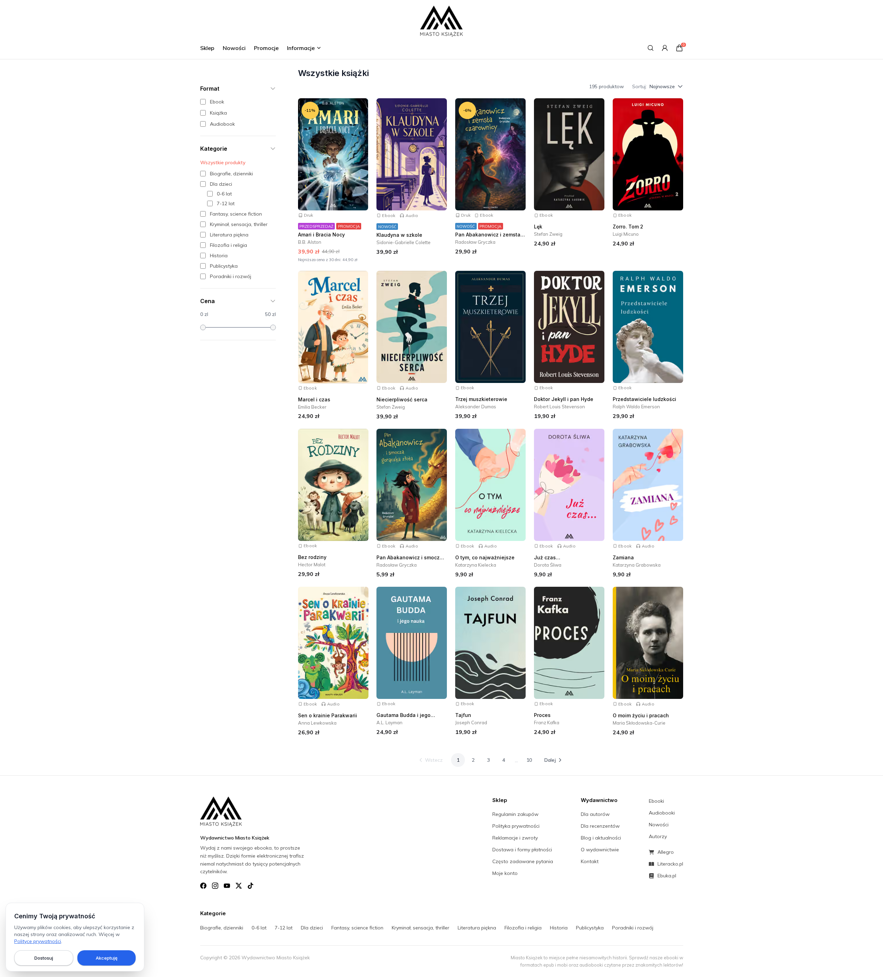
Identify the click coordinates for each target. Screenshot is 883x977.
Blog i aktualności (601, 838)
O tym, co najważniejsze (485, 558)
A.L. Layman (389, 722)
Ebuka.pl (666, 875)
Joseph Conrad (471, 722)
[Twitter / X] (239, 886)
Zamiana (623, 558)
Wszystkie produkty (222, 162)
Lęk (538, 226)
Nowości (234, 47)
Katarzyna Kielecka (475, 565)
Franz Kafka (546, 722)
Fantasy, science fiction (357, 928)
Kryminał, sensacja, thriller (420, 928)
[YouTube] (227, 886)
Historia (559, 928)
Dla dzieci (312, 928)
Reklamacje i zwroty (515, 838)
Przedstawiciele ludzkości (644, 399)
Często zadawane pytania (522, 861)
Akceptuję (107, 958)
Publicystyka (590, 928)
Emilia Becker (312, 407)
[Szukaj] (650, 47)
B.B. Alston (309, 242)
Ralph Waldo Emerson (636, 407)
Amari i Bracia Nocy (321, 234)
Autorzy (658, 836)
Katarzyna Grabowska (637, 565)
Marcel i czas (314, 399)
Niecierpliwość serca (401, 400)
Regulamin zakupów (515, 814)
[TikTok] (250, 886)
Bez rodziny (312, 557)
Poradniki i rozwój (632, 928)
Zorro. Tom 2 (628, 226)
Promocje (266, 47)
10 (529, 760)
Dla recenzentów (600, 826)
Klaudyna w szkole (399, 235)
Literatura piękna (477, 928)
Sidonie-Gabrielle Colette (403, 242)
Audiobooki (662, 813)
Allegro (665, 852)
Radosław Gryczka (475, 242)
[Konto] (665, 48)
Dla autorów (595, 814)
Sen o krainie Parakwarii (327, 715)
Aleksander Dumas (475, 407)
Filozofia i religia (523, 928)
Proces (542, 715)
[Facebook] (203, 886)
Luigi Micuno (626, 234)
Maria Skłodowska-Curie (639, 723)
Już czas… (547, 558)
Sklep (207, 47)
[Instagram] (215, 886)
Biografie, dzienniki (221, 928)
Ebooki (656, 801)
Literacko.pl (670, 864)
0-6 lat (259, 928)
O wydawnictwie (600, 849)
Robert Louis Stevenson (559, 407)
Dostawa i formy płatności (522, 849)
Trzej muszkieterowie (481, 399)
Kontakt (589, 861)
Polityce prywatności (37, 941)
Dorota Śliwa (547, 565)
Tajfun (463, 715)
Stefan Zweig (548, 234)
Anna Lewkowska (317, 723)
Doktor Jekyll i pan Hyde (563, 399)
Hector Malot (311, 565)
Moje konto (505, 873)
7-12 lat (283, 928)
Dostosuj (43, 958)
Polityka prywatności (516, 826)
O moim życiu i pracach (641, 715)
